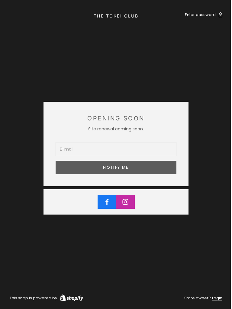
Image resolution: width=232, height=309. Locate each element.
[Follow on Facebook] (107, 202)
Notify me (116, 167)
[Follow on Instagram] (125, 202)
